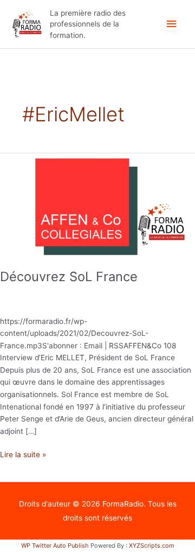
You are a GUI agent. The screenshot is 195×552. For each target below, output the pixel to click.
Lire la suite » (23, 454)
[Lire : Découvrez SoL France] (97, 204)
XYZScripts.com (151, 545)
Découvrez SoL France (69, 276)
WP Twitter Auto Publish (55, 545)
